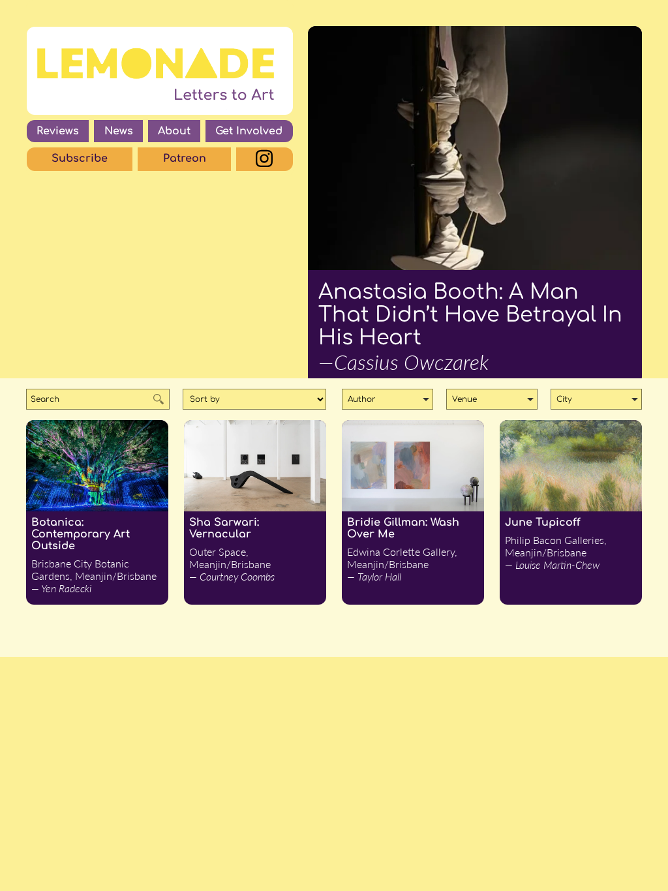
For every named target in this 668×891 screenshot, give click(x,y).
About (174, 131)
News (118, 131)
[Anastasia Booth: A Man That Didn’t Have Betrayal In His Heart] (475, 148)
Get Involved (248, 131)
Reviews (58, 131)
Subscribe (80, 158)
